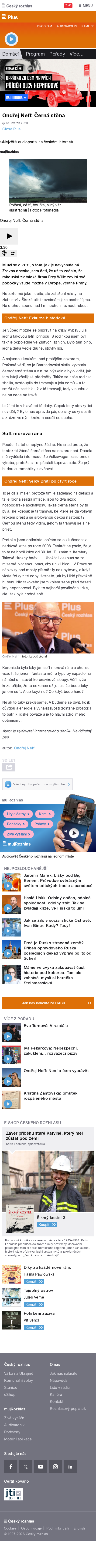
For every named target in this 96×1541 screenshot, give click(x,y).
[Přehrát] (9, 236)
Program (44, 26)
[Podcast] (4, 253)
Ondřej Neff (24, 748)
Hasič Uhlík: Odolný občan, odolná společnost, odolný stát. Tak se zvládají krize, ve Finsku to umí (57, 902)
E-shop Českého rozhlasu (32, 1123)
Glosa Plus (11, 129)
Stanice (10, 1387)
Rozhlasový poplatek (68, 1408)
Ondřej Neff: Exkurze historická (34, 318)
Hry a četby (16, 814)
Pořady (57, 54)
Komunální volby (18, 1380)
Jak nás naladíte (64, 1373)
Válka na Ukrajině (18, 1373)
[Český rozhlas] (17, 5)
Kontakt (56, 1401)
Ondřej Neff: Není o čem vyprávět (56, 1070)
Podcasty (12, 1432)
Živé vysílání (17, 834)
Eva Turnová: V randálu (46, 1025)
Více (77, 54)
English (79, 1528)
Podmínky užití (57, 1528)
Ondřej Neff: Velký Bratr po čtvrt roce (40, 481)
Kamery (88, 26)
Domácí (10, 54)
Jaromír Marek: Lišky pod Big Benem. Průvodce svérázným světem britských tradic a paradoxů (58, 880)
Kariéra (56, 1394)
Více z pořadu (19, 1019)
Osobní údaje (31, 1528)
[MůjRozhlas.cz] (9, 152)
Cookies (10, 1528)
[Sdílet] (12, 253)
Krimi (43, 814)
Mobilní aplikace (18, 1439)
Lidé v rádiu (60, 1387)
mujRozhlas (12, 800)
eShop (9, 1394)
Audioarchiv (67, 26)
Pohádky (14, 824)
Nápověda (59, 1380)
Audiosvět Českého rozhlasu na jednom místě (38, 856)
